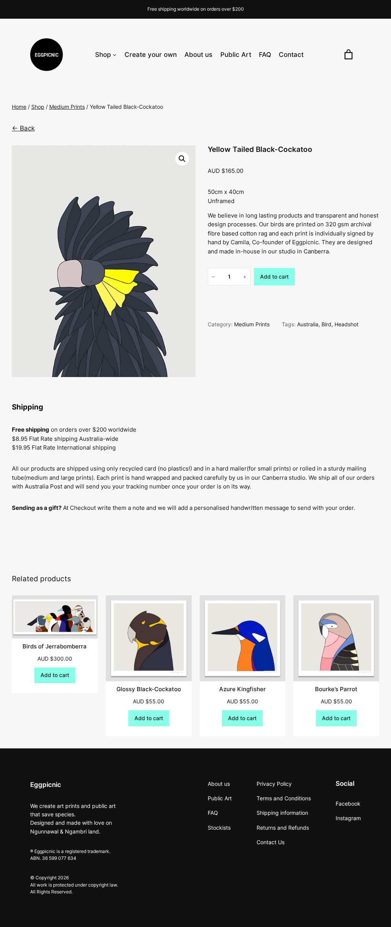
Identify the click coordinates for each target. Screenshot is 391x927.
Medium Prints (67, 106)
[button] (182, 159)
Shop (37, 106)
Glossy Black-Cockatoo (148, 689)
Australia (307, 324)
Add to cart (274, 276)
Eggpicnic (45, 784)
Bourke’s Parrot (336, 689)
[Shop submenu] (114, 54)
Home (19, 106)
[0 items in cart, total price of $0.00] (348, 54)
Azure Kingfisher (242, 689)
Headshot (346, 324)
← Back (23, 128)
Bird (326, 324)
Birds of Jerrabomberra (55, 646)
